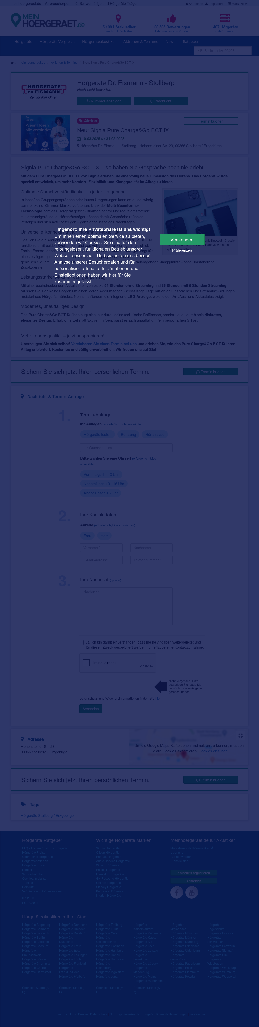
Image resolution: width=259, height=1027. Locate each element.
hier (112, 274)
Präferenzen (182, 250)
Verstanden (181, 239)
